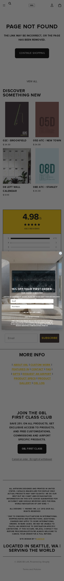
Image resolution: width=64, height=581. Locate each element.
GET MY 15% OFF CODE (32, 312)
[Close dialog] (60, 253)
